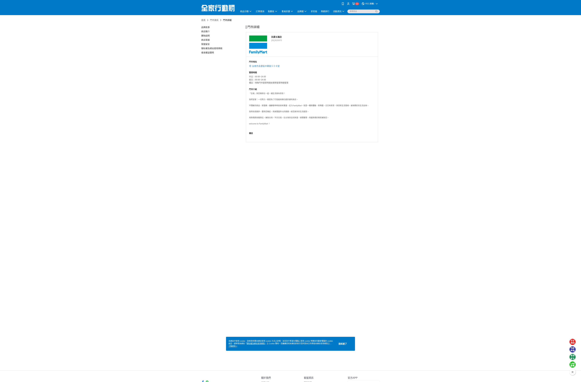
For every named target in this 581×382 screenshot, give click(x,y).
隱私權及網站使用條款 (256, 344)
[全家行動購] (218, 8)
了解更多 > (232, 346)
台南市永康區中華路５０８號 (266, 66)
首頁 (203, 20)
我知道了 (342, 344)
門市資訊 (214, 20)
